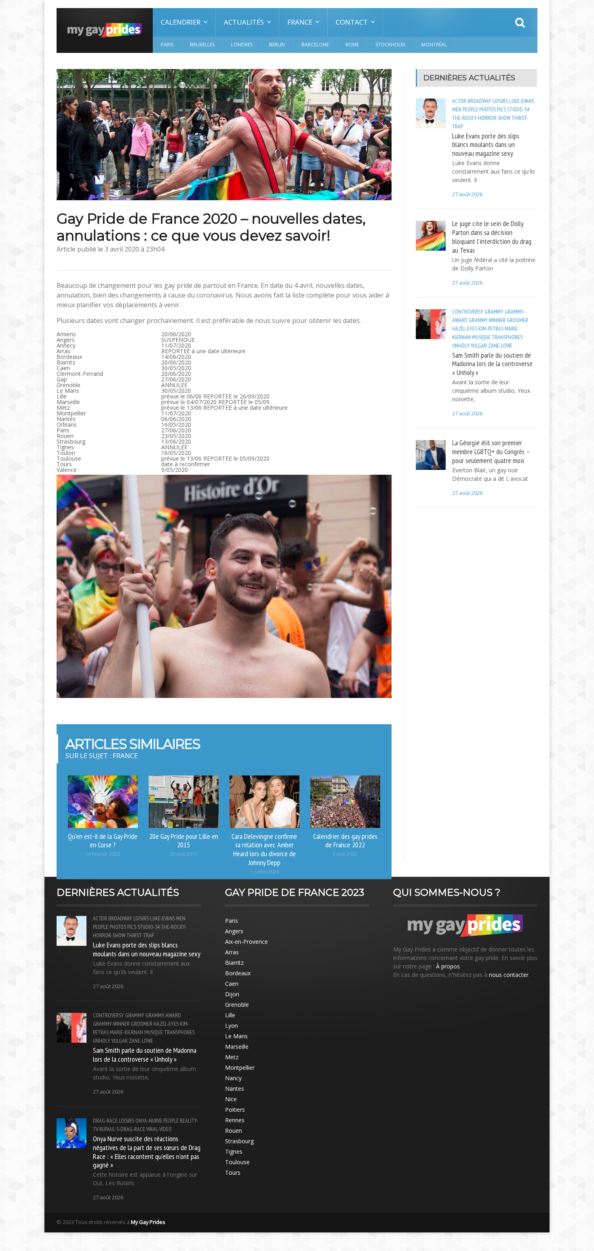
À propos (448, 966)
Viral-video (159, 1129)
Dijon (232, 994)
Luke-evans (521, 101)
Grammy (493, 311)
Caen (231, 983)
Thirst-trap (140, 935)
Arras (232, 952)
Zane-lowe (500, 345)
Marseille (237, 1046)
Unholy (461, 345)
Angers (234, 931)
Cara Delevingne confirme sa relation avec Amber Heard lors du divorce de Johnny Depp (264, 849)
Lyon (231, 1025)
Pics (501, 109)
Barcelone (315, 44)
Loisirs (500, 101)
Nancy (233, 1078)
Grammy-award (163, 1015)
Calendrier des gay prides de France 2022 (345, 840)
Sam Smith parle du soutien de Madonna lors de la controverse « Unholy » (492, 363)
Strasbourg (239, 1141)
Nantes (234, 1088)
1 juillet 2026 (264, 871)
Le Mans (236, 1036)
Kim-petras (490, 328)
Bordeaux (238, 973)
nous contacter (509, 975)
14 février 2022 (102, 854)
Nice (231, 1099)
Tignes (233, 1151)
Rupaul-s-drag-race (122, 1129)
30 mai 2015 (184, 854)
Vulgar (479, 345)
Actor (459, 101)
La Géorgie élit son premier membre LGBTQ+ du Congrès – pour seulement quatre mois (491, 451)
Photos (487, 109)
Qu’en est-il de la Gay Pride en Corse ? (102, 840)
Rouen (233, 1130)
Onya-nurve (148, 1120)
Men (456, 109)
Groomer (517, 320)
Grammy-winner (487, 320)
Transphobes (507, 337)
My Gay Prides (148, 1222)
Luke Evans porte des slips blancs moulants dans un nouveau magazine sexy (485, 144)
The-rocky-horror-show (481, 118)
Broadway (479, 101)
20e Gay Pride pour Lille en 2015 (183, 840)
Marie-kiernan (126, 1032)
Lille (230, 1015)
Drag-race (105, 1120)
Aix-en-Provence (246, 941)
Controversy (467, 311)
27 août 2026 (467, 194)
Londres (242, 44)
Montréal (434, 44)
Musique (481, 337)
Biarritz (234, 962)
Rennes (234, 1120)
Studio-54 (518, 109)
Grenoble (237, 1004)
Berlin (277, 44)
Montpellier (240, 1067)
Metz (231, 1057)
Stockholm (390, 44)
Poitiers (235, 1109)
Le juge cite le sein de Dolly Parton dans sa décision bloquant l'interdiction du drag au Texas (491, 236)
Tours (232, 1172)
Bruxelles (202, 44)
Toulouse (237, 1162)
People (470, 109)
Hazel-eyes (464, 328)
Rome (352, 44)
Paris (167, 44)
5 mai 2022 (345, 854)
